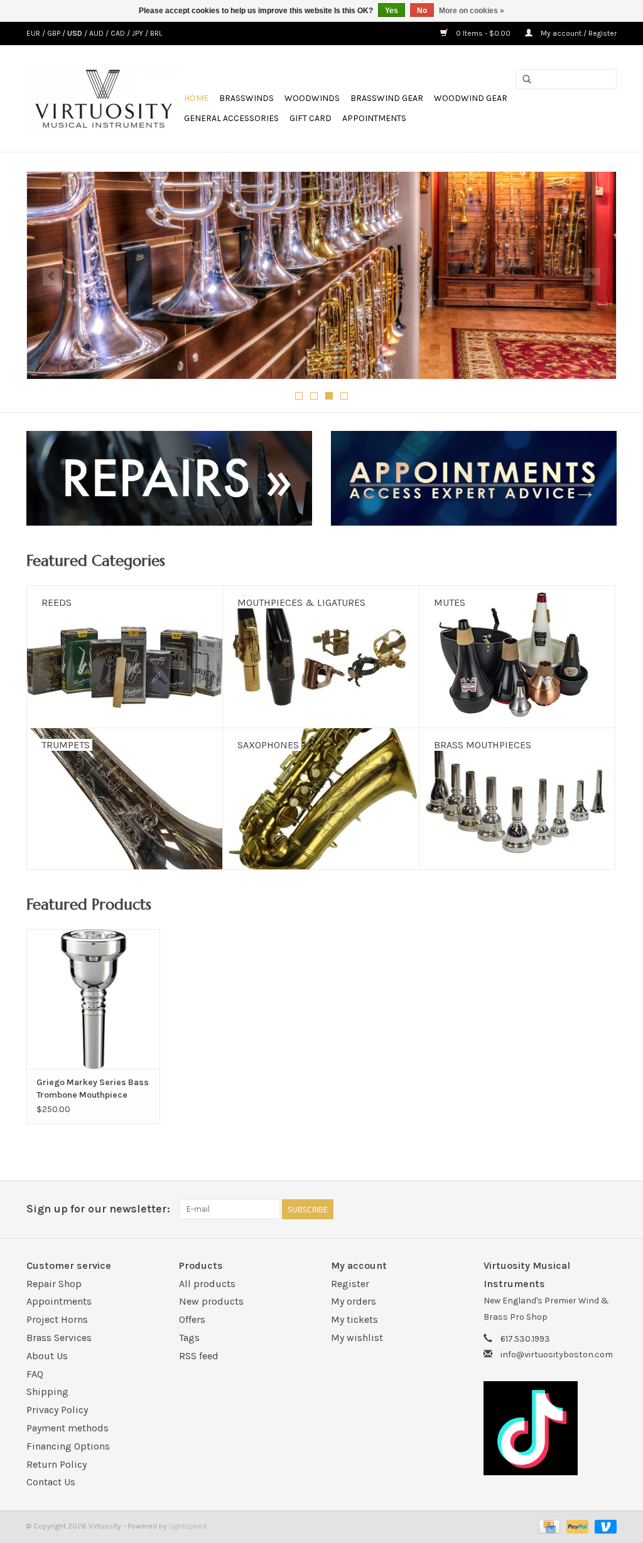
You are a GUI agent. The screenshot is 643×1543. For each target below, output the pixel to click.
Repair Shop (54, 1284)
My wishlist (357, 1338)
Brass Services (59, 1338)
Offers (192, 1319)
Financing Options (68, 1446)
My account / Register (578, 33)
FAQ (34, 1374)
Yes (391, 10)
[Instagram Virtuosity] (607, 1209)
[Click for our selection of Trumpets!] (321, 275)
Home (196, 98)
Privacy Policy (57, 1410)
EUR (34, 33)
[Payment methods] (548, 1526)
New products (211, 1301)
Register (350, 1284)
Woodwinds (312, 98)
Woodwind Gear (470, 98)
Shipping (47, 1391)
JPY (138, 33)
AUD (97, 33)
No (422, 10)
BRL (156, 33)
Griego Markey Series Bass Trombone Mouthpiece (92, 1088)
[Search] (527, 79)
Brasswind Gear (386, 98)
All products (207, 1284)
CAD (119, 33)
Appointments (374, 118)
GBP (54, 33)
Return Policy (56, 1464)
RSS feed (199, 1356)
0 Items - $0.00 (483, 33)
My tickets (354, 1319)
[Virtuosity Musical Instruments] (103, 98)
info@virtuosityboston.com (556, 1354)
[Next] (591, 276)
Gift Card (310, 118)
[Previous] (51, 276)
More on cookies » (471, 10)
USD (75, 33)
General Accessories (231, 118)
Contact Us (50, 1482)
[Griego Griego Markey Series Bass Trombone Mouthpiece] (93, 999)
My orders (353, 1301)
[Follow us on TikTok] (550, 1428)
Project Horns (57, 1319)
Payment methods (67, 1428)
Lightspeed (188, 1526)
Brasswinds (246, 98)
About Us (47, 1356)
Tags (189, 1338)
